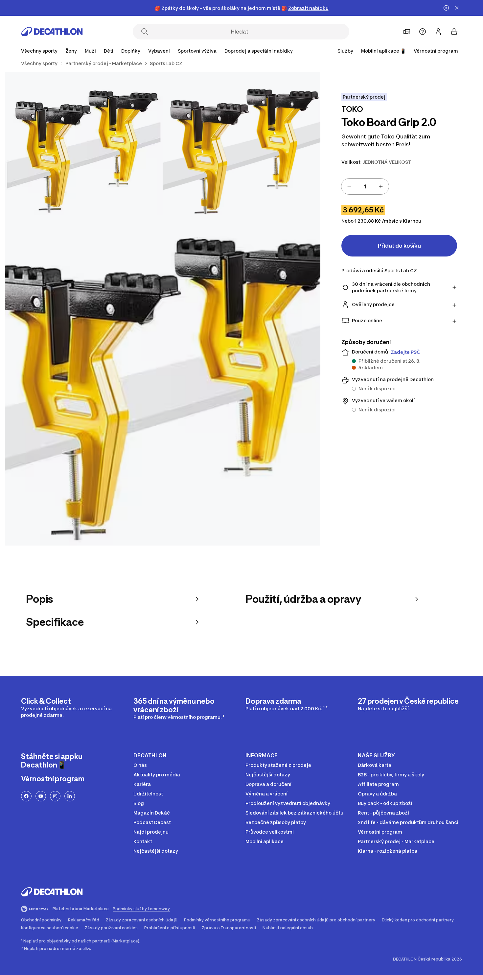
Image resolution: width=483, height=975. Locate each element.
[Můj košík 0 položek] (454, 31)
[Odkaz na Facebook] (26, 796)
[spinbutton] (365, 186)
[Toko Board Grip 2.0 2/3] (84, 151)
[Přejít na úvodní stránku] (52, 31)
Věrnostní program (436, 51)
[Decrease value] (349, 186)
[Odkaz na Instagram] (55, 796)
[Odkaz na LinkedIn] (69, 796)
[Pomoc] (422, 31)
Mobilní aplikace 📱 (383, 51)
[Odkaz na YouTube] (40, 796)
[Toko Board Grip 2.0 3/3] (162, 388)
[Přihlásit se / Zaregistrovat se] (438, 31)
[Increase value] (381, 186)
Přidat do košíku (399, 245)
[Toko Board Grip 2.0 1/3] (241, 151)
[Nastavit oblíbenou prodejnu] (407, 31)
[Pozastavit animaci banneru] (446, 8)
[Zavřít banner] (456, 8)
